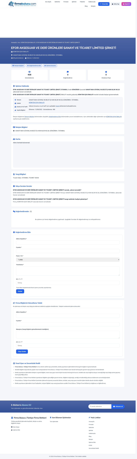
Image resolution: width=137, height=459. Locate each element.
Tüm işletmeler (54, 421)
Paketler (82, 2)
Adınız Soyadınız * (21, 239)
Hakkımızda (91, 2)
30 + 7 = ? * (19, 279)
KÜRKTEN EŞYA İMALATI (36, 102)
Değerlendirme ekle (35, 65)
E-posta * (19, 247)
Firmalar (65, 2)
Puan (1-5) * (19, 256)
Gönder (20, 291)
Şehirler (74, 2)
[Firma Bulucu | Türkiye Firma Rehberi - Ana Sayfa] (21, 4)
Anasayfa (91, 421)
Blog (86, 6)
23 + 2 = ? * (19, 342)
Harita (57, 106)
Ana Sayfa (48, 2)
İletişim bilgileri (19, 65)
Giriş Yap (116, 4)
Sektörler (57, 2)
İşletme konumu (51, 65)
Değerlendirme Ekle (55, 116)
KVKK (90, 445)
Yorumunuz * (20, 264)
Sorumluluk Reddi (94, 448)
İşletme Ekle (16, 430)
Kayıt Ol (127, 4)
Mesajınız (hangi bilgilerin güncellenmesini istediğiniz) (32, 329)
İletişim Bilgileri (29, 116)
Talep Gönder (22, 351)
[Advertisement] (68, 22)
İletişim (93, 6)
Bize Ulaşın (16, 427)
